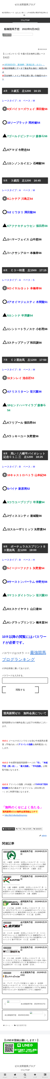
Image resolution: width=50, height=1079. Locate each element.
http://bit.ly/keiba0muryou (16, 815)
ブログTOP (25, 1070)
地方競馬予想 (9, 829)
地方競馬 (28, 829)
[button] (45, 551)
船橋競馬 (39, 829)
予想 (19, 829)
